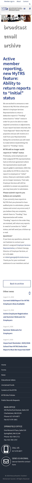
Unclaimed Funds (7, 385)
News (3, 375)
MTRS (3, 8)
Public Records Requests (10, 400)
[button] (30, 292)
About (19, 1)
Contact (25, 1)
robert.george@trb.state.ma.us (17, 257)
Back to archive (17, 283)
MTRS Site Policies (8, 395)
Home (3, 365)
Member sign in (9, 1)
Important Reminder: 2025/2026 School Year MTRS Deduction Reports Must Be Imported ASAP (16, 346)
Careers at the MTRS (9, 390)
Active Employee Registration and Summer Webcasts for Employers (15, 316)
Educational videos (8, 380)
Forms (3, 370)
